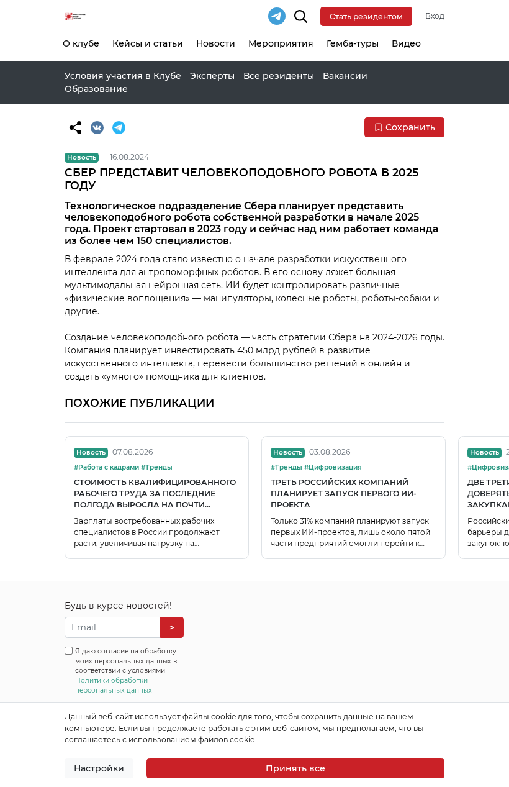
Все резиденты (278, 75)
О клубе (81, 43)
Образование (96, 88)
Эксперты (212, 75)
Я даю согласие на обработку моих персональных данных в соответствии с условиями (126, 670)
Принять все (295, 768)
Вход (434, 15)
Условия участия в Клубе (123, 75)
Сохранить (410, 127)
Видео (406, 43)
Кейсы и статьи (147, 43)
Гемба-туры (353, 43)
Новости (215, 43)
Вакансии (345, 75)
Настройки (99, 768)
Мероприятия (280, 43)
